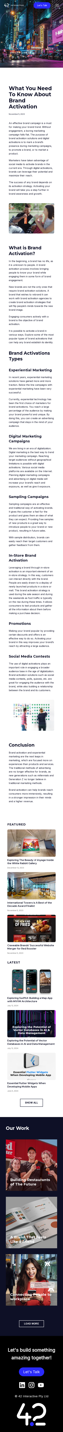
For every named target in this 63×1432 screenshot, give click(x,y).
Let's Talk (42, 5)
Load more (31, 1323)
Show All (31, 1102)
